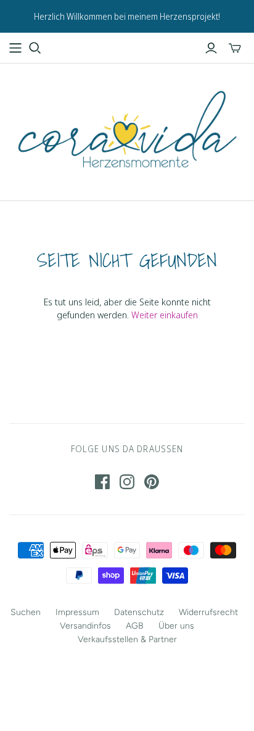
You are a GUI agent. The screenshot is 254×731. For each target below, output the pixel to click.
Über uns (176, 626)
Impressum (77, 612)
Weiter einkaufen (164, 314)
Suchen (25, 612)
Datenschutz (139, 612)
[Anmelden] (211, 48)
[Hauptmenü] (15, 48)
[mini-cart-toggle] (235, 48)
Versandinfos (85, 626)
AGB (135, 626)
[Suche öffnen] (35, 48)
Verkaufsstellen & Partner (127, 639)
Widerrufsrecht (208, 612)
